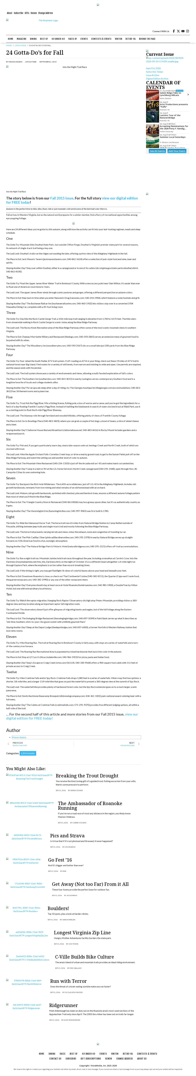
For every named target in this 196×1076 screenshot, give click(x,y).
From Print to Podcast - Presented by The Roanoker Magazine (93, 553)
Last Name (63, 534)
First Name (63, 520)
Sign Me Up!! (98, 584)
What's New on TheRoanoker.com (79, 561)
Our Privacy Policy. (76, 576)
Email (60, 506)
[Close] (139, 486)
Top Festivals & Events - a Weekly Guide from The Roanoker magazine (98, 557)
